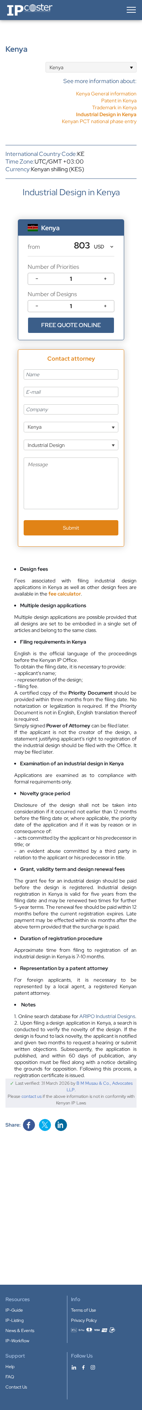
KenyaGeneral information (106, 93)
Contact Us (16, 1387)
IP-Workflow (17, 1341)
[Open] (131, 67)
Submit (71, 528)
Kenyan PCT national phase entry (99, 121)
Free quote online (71, 325)
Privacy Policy (84, 1320)
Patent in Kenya (119, 100)
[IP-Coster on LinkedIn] (74, 1367)
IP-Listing (14, 1320)
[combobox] (91, 67)
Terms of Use (83, 1310)
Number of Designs (52, 294)
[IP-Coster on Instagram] (93, 1367)
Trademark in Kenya (114, 107)
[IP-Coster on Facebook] (83, 1367)
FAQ (9, 1377)
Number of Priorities (53, 267)
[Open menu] (131, 10)
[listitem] (99, 100)
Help (10, 1367)
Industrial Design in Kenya (106, 114)
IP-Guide (14, 1310)
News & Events (19, 1331)
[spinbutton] (71, 278)
